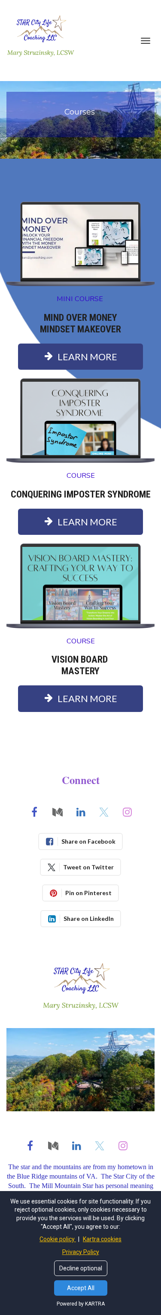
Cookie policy (57, 1239)
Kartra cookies (102, 1239)
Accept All (80, 1288)
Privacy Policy (80, 1252)
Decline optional (80, 1268)
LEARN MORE (87, 356)
